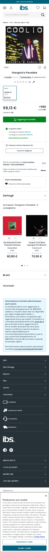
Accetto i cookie (24, 548)
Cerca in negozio (24, 150)
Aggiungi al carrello (26, 119)
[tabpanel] (24, 45)
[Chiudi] (46, 496)
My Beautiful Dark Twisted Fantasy (12, 243)
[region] (24, 522)
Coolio (8, 77)
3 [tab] (27, 265)
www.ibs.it (39, 321)
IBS (12, 112)
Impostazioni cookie (24, 542)
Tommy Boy (25, 77)
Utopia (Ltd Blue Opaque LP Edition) (36, 243)
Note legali (8, 285)
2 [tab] (24, 265)
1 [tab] (24, 61)
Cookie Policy (39, 536)
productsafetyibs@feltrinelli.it (29, 349)
